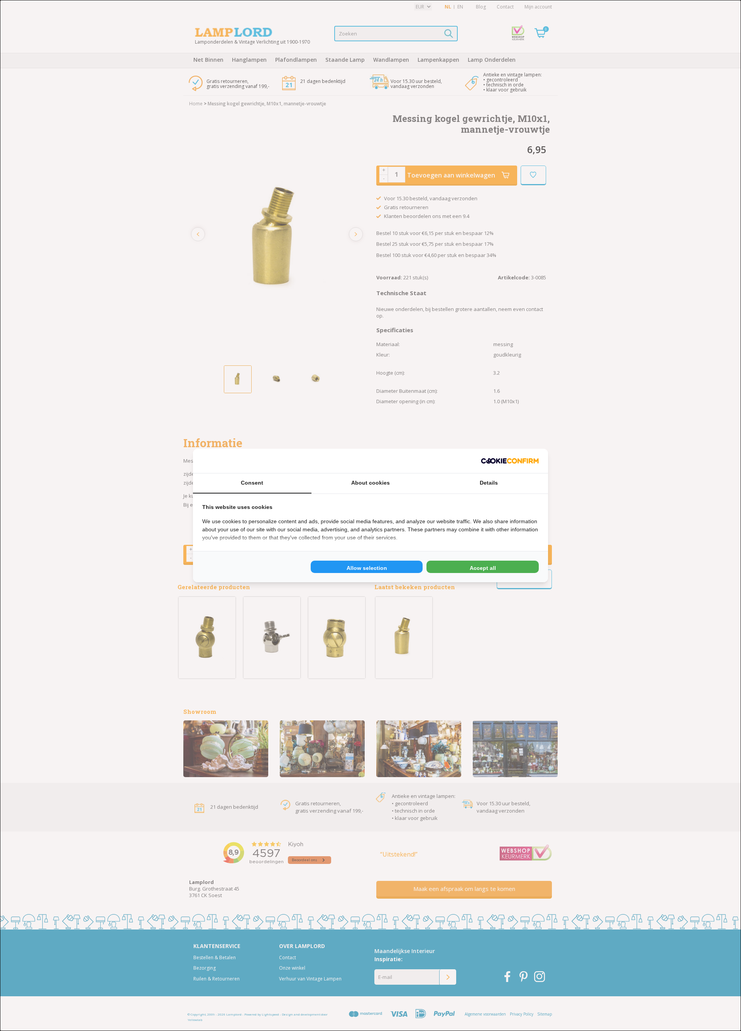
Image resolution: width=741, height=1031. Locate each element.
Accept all (483, 568)
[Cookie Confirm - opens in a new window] (510, 461)
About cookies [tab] (370, 483)
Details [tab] (489, 483)
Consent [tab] (252, 483)
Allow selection (367, 568)
